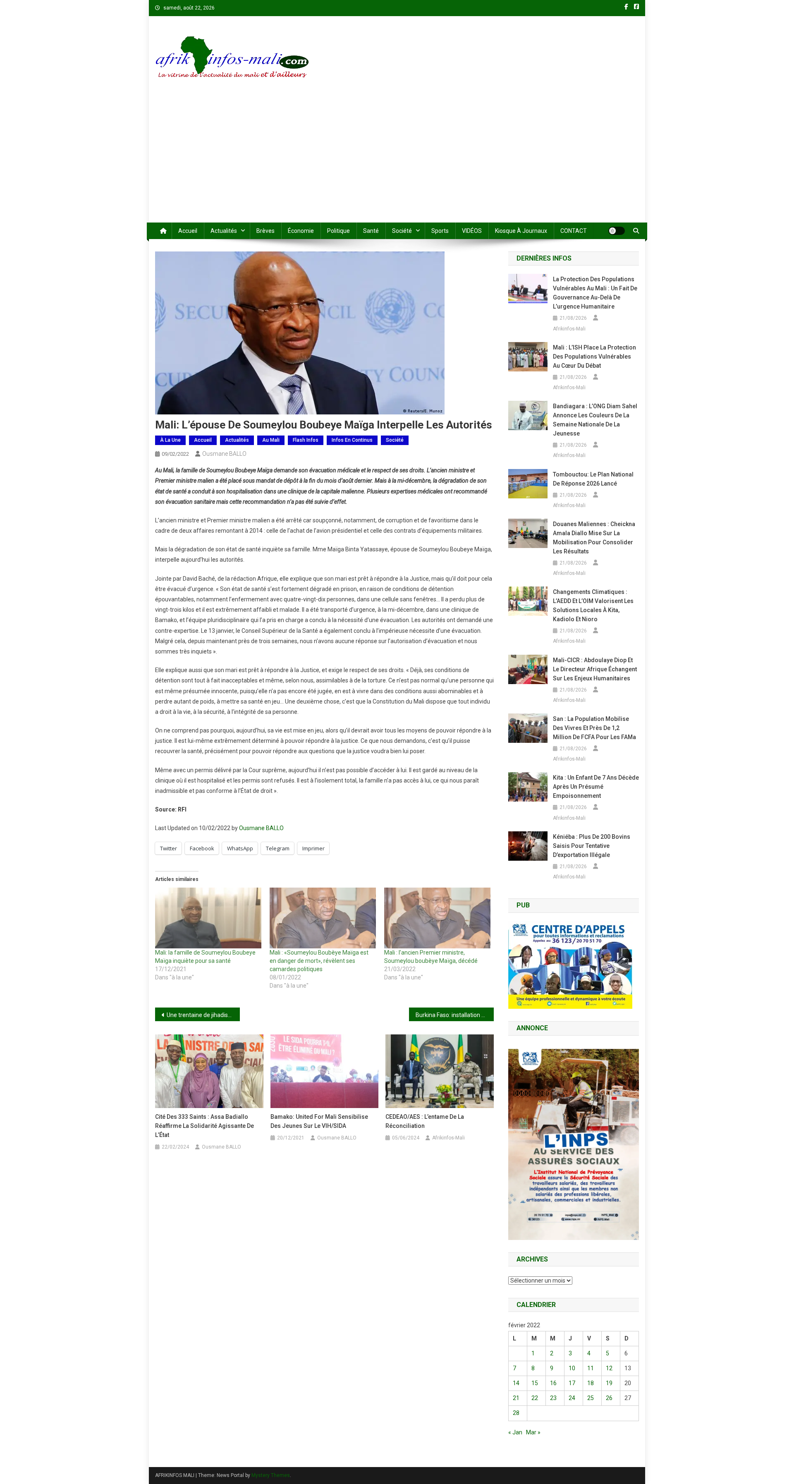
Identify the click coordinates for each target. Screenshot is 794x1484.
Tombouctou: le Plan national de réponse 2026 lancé (593, 479)
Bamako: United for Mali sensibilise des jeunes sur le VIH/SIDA (319, 1121)
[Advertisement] (397, 160)
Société (402, 230)
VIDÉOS (472, 230)
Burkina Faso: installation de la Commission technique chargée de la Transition (455, 1015)
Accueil (187, 230)
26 (609, 1398)
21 (516, 1398)
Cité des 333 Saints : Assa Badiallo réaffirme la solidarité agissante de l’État (204, 1125)
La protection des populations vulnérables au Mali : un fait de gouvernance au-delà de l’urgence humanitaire (595, 293)
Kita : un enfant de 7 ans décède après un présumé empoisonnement (596, 786)
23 (553, 1398)
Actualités (223, 230)
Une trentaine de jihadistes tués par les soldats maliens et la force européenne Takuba (203, 1015)
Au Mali (271, 440)
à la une (170, 440)
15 (534, 1383)
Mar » (533, 1432)
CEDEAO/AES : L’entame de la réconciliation (424, 1121)
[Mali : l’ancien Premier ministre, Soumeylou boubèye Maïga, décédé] (437, 918)
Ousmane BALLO (224, 453)
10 (572, 1368)
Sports (440, 230)
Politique (338, 230)
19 (609, 1383)
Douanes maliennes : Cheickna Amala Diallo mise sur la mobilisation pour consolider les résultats (594, 538)
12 (609, 1368)
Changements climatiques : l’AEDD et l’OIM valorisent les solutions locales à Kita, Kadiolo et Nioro (593, 605)
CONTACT (573, 230)
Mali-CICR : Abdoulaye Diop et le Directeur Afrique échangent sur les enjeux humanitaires (595, 669)
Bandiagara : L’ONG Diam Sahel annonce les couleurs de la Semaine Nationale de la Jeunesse (595, 420)
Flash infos (305, 440)
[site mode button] (616, 231)
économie (301, 230)
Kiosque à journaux (521, 230)
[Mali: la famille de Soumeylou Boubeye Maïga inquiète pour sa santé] (208, 918)
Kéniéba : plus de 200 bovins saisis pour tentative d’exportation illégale (591, 845)
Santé (371, 230)
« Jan (515, 1432)
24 (572, 1398)
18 (590, 1383)
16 (553, 1383)
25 (590, 1398)
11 (590, 1368)
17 (572, 1383)
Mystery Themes (270, 1475)
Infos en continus (352, 440)
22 (534, 1398)
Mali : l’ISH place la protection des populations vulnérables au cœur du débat (594, 356)
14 (516, 1383)
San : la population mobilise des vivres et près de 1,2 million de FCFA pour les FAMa (594, 728)
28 (516, 1413)
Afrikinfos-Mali (448, 1138)
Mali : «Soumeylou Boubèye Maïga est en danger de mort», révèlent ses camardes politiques (319, 960)
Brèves (265, 230)
